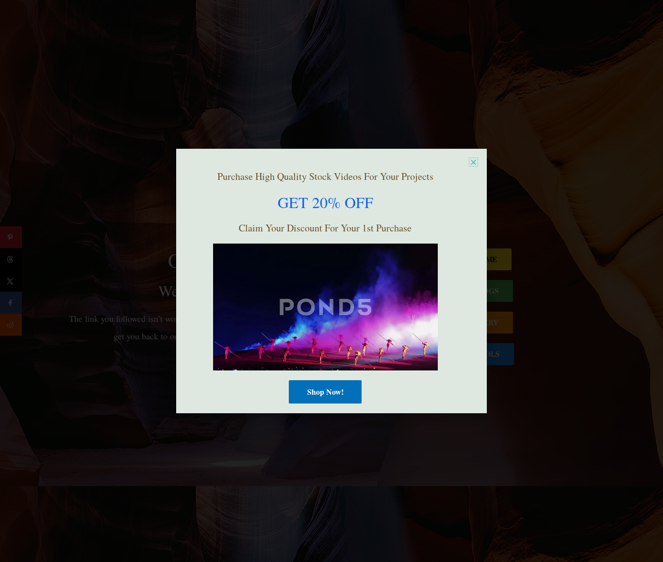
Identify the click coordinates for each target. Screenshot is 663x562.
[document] (331, 281)
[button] (473, 162)
